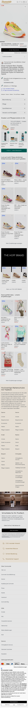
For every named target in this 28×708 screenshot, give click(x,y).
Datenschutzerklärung (5, 697)
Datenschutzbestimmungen (20, 667)
